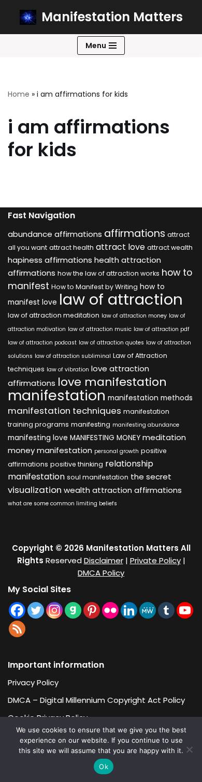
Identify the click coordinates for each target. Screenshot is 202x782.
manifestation (57, 395)
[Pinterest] (91, 610)
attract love (120, 247)
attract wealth (170, 247)
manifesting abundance (145, 425)
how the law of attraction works (108, 273)
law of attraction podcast (42, 343)
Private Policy (155, 560)
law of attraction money (134, 316)
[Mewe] (147, 610)
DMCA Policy (101, 572)
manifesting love (38, 438)
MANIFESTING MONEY (105, 438)
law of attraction (121, 299)
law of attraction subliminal (73, 356)
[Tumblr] (166, 610)
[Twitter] (35, 610)
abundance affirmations (55, 234)
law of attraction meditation (53, 315)
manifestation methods (150, 398)
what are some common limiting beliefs (62, 503)
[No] (189, 749)
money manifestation (50, 450)
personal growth (116, 451)
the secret (151, 476)
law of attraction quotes (111, 343)
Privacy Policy (33, 682)
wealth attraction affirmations (123, 490)
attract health (71, 247)
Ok (103, 766)
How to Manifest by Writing (94, 286)
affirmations (134, 233)
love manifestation (112, 382)
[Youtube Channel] (185, 610)
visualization (35, 490)
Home (19, 94)
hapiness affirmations (50, 259)
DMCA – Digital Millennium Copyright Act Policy (96, 700)
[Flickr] (110, 610)
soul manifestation (97, 477)
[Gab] (73, 610)
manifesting (90, 424)
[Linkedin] (129, 610)
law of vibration (68, 369)
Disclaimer (103, 560)
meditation (164, 437)
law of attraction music (100, 329)
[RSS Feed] (17, 629)
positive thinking (76, 464)
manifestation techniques (64, 410)
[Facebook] (17, 610)
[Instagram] (54, 610)
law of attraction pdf (162, 329)
